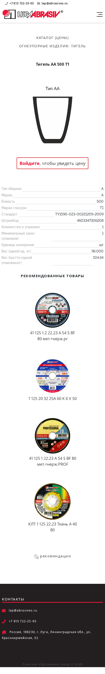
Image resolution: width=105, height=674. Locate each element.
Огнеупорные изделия (43, 46)
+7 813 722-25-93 (22, 3)
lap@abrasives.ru (55, 3)
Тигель (78, 46)
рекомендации (55, 555)
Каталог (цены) (52, 37)
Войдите (30, 163)
